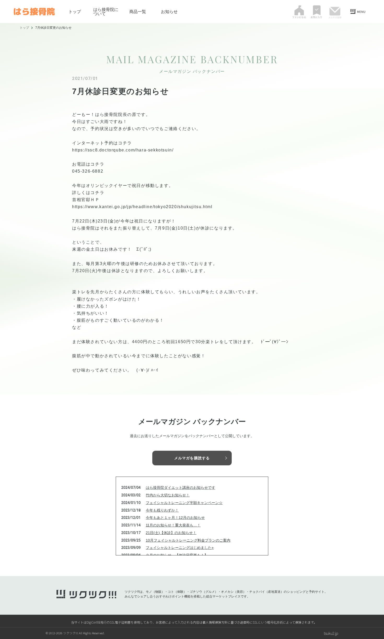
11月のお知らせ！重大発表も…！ (173, 525)
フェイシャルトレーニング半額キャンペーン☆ (184, 503)
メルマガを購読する (192, 458)
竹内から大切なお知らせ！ (168, 495)
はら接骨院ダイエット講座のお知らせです (180, 487)
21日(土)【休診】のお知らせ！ (171, 533)
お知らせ (169, 11)
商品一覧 (137, 11)
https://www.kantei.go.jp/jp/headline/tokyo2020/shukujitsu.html (142, 206)
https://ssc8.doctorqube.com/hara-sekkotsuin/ (122, 150)
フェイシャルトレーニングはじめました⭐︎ (180, 548)
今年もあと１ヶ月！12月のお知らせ (175, 517)
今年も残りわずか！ (162, 510)
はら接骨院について (105, 11)
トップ (74, 11)
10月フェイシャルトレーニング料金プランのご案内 (188, 540)
